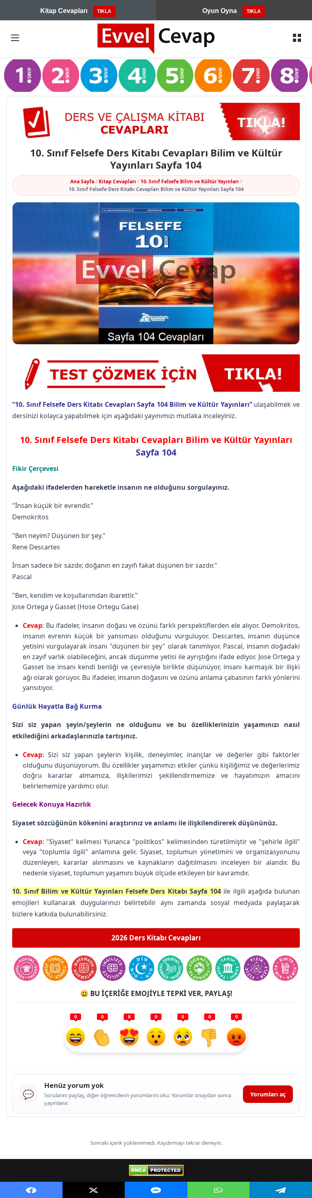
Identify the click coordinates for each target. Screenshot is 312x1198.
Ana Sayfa (82, 181)
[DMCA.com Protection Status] (156, 1170)
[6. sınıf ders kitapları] (213, 75)
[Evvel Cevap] (156, 39)
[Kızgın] (236, 1038)
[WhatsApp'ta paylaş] (218, 1190)
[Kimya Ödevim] (285, 968)
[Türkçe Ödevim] (55, 968)
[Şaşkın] (156, 1038)
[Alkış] (102, 1038)
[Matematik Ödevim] (84, 968)
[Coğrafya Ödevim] (199, 968)
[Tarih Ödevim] (228, 968)
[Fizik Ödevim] (256, 968)
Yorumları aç (268, 1094)
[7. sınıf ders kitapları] (251, 75)
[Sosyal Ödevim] (26, 968)
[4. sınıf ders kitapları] (137, 75)
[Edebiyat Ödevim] (170, 968)
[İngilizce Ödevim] (113, 968)
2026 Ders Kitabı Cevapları (156, 937)
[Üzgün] (182, 1038)
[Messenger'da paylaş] (156, 1190)
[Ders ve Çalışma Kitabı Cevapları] (156, 121)
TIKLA (104, 11)
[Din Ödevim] (141, 968)
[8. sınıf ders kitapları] (289, 75)
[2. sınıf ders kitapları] (60, 75)
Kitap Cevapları (117, 181)
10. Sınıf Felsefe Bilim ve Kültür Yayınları (190, 181)
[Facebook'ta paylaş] (31, 1190)
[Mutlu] (75, 1038)
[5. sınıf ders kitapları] (175, 75)
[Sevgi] (129, 1038)
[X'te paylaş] (94, 1190)
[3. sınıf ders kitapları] (98, 75)
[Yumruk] (209, 1038)
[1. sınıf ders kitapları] (22, 75)
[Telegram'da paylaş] (280, 1190)
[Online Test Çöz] (156, 373)
